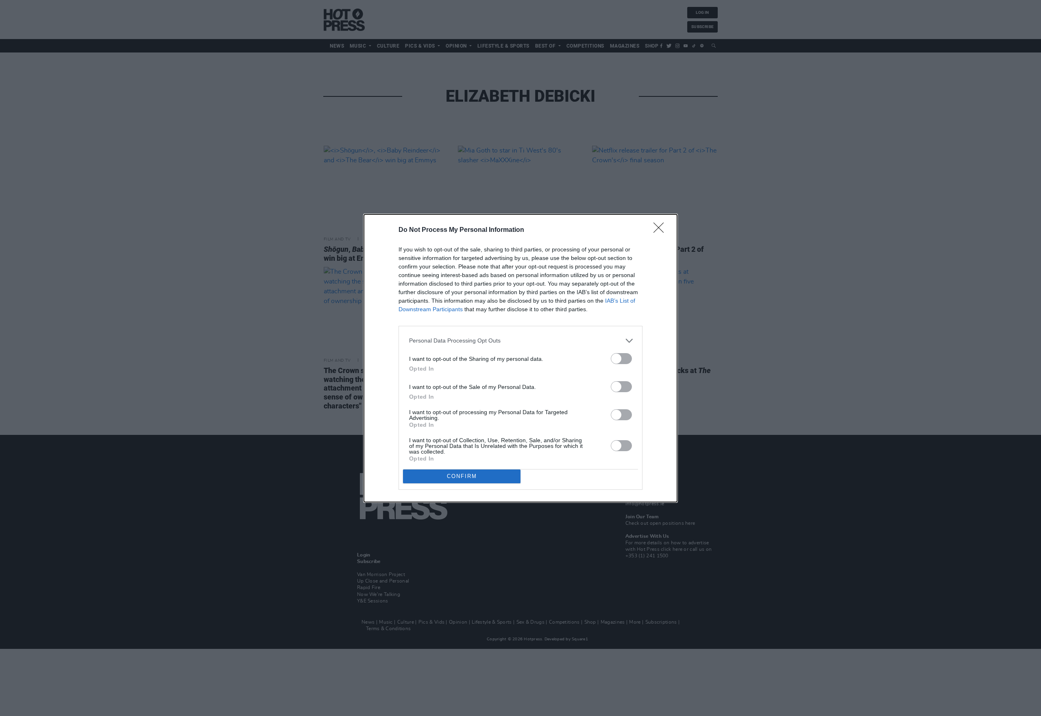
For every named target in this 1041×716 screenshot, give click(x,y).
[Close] (661, 230)
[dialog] (520, 358)
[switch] (621, 358)
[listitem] (520, 340)
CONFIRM (462, 476)
